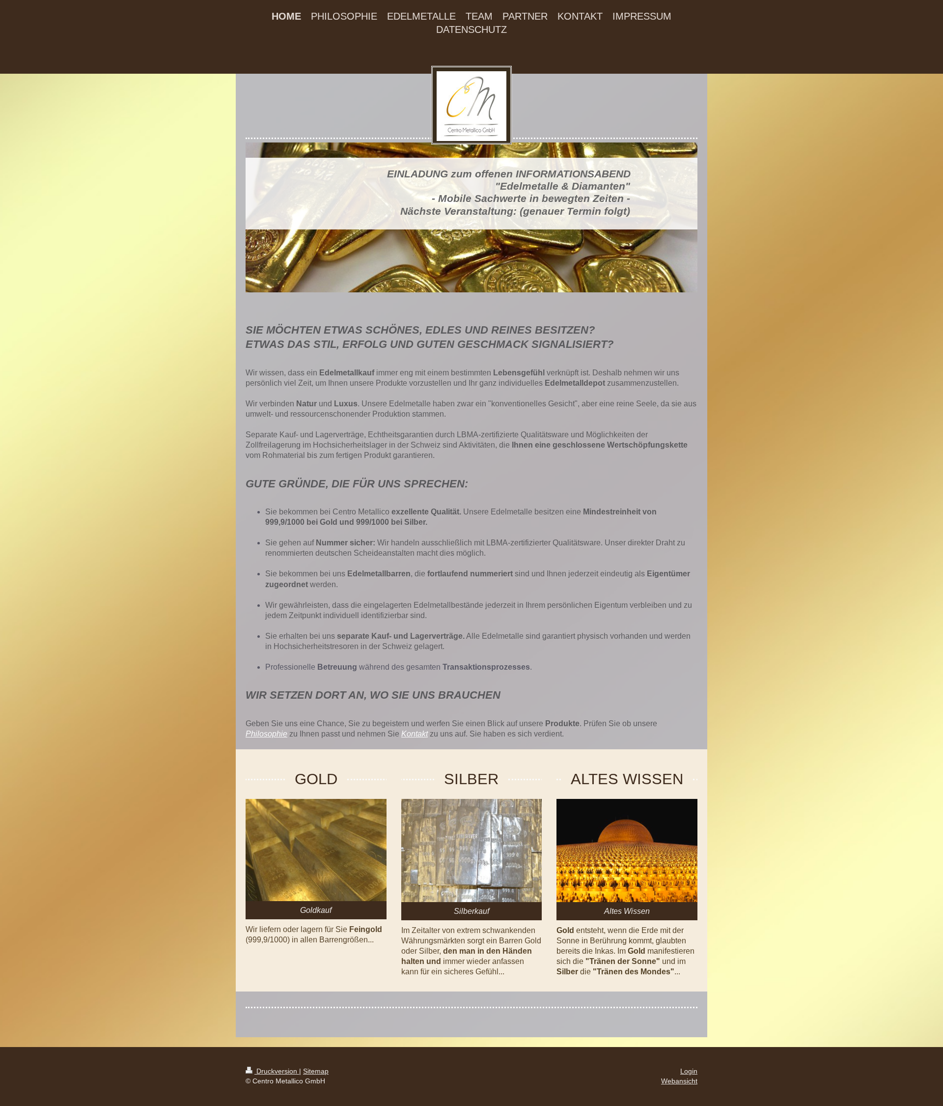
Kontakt (414, 734)
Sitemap (316, 1071)
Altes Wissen (627, 911)
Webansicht (679, 1081)
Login (688, 1071)
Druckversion (276, 1071)
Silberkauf (471, 911)
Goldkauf (316, 910)
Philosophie (266, 734)
